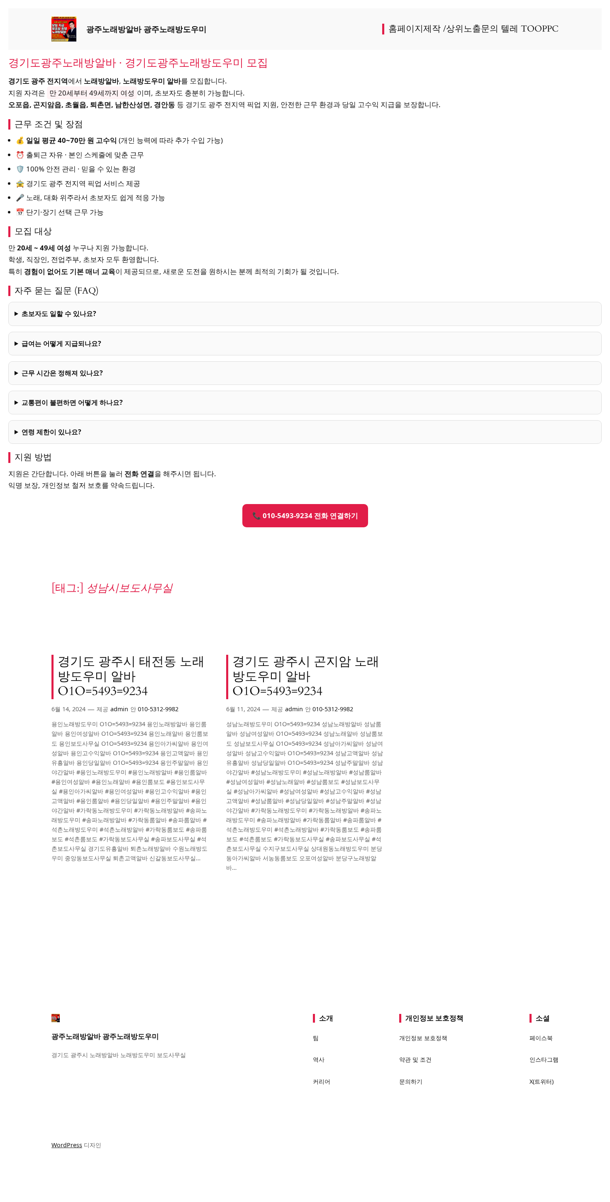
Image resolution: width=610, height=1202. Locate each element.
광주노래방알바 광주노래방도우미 (146, 29)
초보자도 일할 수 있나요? (59, 313)
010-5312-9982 (158, 709)
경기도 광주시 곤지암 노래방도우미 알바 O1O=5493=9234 (305, 677)
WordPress (66, 1145)
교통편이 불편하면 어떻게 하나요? (72, 402)
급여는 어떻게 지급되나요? (61, 343)
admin (119, 709)
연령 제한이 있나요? (51, 431)
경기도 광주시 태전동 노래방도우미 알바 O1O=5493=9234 (131, 677)
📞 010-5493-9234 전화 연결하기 (305, 515)
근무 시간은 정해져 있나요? (62, 372)
